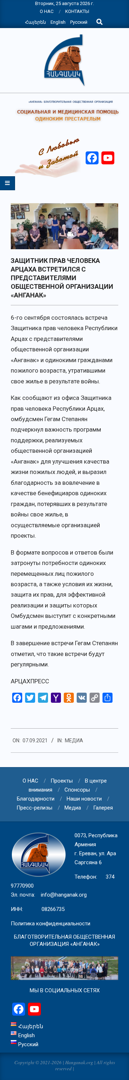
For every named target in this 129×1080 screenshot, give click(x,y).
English (58, 22)
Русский (78, 22)
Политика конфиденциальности (50, 923)
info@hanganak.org (64, 895)
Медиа (74, 740)
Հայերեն (35, 22)
